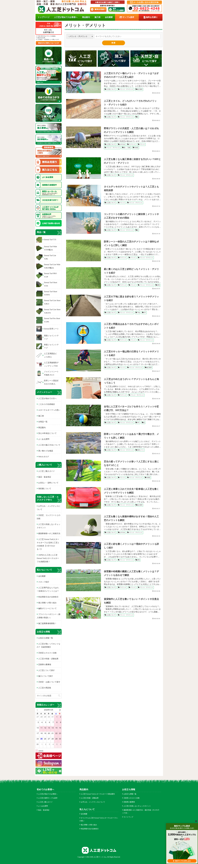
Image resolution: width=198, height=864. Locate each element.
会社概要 (42, 576)
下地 (138, 312)
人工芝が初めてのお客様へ (47, 794)
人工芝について (111, 89)
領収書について (44, 489)
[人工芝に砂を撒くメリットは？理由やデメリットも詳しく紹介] (84, 553)
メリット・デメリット (126, 89)
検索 (113, 43)
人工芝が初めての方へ (47, 398)
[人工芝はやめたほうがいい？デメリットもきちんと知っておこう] (84, 388)
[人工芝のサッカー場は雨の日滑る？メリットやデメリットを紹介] (84, 360)
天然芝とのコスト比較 (47, 653)
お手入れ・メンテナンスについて (48, 507)
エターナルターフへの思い (49, 410)
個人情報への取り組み (47, 603)
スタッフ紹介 (43, 582)
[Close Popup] (196, 821)
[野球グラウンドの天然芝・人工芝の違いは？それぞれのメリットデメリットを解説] (84, 137)
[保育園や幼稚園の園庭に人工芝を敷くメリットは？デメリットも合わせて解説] (84, 580)
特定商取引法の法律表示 (48, 597)
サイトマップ (128, 817)
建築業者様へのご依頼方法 (49, 533)
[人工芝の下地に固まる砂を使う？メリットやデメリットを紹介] (84, 305)
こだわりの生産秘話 (46, 404)
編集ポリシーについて (47, 608)
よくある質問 (43, 439)
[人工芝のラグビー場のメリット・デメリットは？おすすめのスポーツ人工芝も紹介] (84, 82)
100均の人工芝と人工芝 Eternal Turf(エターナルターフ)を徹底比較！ (48, 558)
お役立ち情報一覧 (45, 638)
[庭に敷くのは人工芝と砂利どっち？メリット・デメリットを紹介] (84, 278)
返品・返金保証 (44, 477)
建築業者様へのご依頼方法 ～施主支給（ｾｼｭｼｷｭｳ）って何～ (141, 811)
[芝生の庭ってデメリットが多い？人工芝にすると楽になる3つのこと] (84, 470)
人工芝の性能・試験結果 (48, 659)
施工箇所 (139, 89)
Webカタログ (43, 457)
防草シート (140, 450)
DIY (144, 312)
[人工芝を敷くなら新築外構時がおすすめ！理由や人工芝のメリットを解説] (84, 525)
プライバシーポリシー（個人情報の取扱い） (48, 616)
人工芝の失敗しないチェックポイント (48, 526)
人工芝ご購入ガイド (46, 471)
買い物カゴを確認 (45, 451)
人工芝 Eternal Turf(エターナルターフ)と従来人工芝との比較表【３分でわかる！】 (48, 544)
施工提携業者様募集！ (47, 623)
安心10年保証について (47, 433)
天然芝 (136, 147)
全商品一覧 (42, 422)
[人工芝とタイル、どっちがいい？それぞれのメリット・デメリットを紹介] (84, 109)
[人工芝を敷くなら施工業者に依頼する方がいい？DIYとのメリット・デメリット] (84, 168)
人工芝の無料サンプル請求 (47, 798)
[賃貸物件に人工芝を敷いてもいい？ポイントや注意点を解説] (84, 608)
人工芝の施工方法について (49, 445)
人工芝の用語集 (44, 688)
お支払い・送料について (48, 483)
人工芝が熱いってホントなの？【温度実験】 (48, 645)
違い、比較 (127, 147)
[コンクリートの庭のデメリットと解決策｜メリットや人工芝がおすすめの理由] (84, 223)
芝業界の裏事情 (44, 664)
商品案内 (42, 428)
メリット (142, 144)
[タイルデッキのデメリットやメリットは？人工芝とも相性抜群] (84, 195)
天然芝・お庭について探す (49, 682)
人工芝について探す (46, 670)
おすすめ (122, 144)
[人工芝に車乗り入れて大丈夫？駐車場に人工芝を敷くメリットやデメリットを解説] (84, 498)
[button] (59, 695)
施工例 (41, 416)
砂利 (158, 285)
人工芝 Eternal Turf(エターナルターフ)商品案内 (98, 794)
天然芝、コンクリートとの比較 (48, 517)
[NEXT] (59, 710)
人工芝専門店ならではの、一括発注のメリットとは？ (48, 589)
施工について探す (45, 676)
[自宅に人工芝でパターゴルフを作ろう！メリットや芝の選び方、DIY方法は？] (84, 415)
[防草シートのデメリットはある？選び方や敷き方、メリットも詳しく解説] (84, 443)
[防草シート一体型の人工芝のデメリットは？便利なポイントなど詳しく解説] (84, 250)
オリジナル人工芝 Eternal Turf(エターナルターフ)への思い (99, 819)
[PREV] (38, 710)
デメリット (132, 144)
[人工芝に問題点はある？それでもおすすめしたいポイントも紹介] (84, 333)
